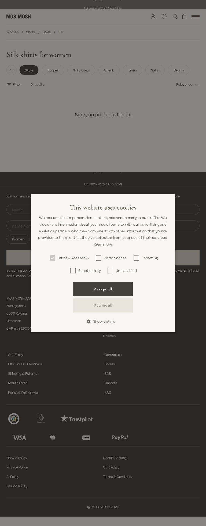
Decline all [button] (102, 305)
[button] (103, 321)
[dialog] (103, 263)
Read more (103, 244)
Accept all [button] (103, 289)
